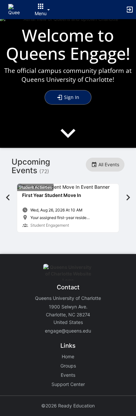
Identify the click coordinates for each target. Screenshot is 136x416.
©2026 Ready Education (68, 405)
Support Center (68, 384)
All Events (108, 164)
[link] (68, 208)
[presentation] (68, 139)
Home (68, 356)
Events (68, 375)
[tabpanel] (68, 208)
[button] (14, 9)
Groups (68, 365)
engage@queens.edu (68, 331)
